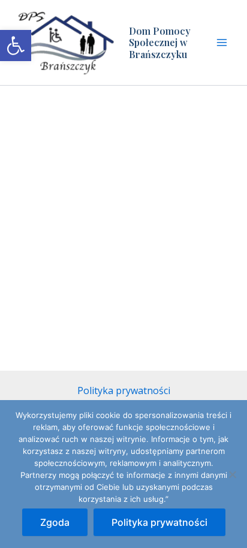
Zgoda (55, 522)
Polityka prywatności (123, 390)
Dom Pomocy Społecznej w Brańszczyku (160, 42)
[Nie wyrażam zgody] (232, 474)
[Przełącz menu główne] (222, 42)
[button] (15, 45)
